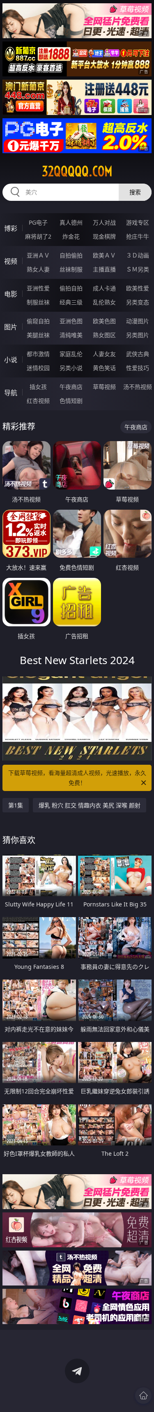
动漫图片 (137, 321)
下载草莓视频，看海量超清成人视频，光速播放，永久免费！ (77, 777)
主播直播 (104, 269)
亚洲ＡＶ (38, 255)
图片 (10, 326)
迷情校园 (38, 368)
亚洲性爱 (38, 288)
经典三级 (71, 302)
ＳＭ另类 (137, 269)
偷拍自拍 (71, 288)
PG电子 (38, 222)
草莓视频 (104, 387)
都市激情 (38, 354)
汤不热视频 (137, 387)
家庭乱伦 (71, 354)
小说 (10, 359)
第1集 (15, 805)
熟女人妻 (38, 269)
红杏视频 (38, 401)
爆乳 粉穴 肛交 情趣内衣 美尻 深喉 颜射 (89, 805)
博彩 (10, 228)
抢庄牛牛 (137, 236)
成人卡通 (104, 288)
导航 (10, 392)
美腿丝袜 (38, 335)
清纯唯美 (71, 335)
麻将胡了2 (38, 236)
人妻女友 (104, 354)
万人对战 (104, 222)
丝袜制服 (71, 269)
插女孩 (38, 387)
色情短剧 (71, 401)
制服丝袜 (38, 302)
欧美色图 (104, 321)
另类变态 (137, 302)
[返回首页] (143, 1395)
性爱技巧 (137, 368)
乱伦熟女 (104, 302)
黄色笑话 (104, 368)
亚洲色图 (71, 321)
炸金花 (71, 236)
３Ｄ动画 (137, 255)
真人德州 (71, 222)
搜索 (135, 192)
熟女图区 (104, 335)
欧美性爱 (137, 288)
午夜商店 (71, 387)
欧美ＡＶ (104, 255)
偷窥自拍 (38, 321)
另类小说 (71, 368)
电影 (10, 294)
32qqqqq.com (77, 171)
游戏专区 (137, 222)
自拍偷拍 (71, 255)
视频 (10, 261)
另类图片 (137, 335)
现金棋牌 (104, 236)
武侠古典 (137, 354)
